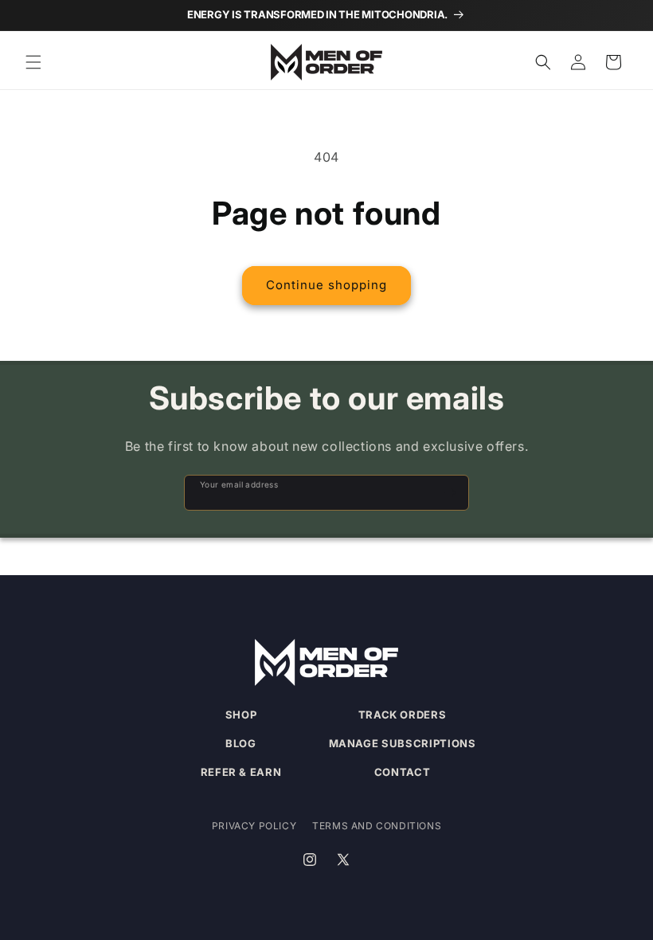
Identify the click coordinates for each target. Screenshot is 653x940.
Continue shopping (326, 284)
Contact (402, 772)
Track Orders (402, 714)
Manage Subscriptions (402, 743)
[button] (33, 62)
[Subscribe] (450, 492)
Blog (240, 743)
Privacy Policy (254, 826)
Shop (241, 714)
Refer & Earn (241, 772)
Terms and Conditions (376, 826)
